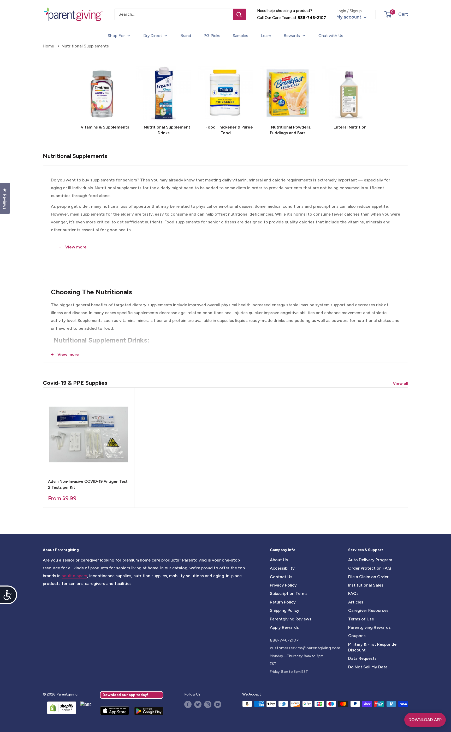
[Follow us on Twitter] (197, 704)
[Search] (239, 14)
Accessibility (282, 568)
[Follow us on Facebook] (188, 704)
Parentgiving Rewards (369, 627)
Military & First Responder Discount (373, 647)
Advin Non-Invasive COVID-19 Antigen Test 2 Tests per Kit (88, 484)
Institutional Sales (365, 585)
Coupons (357, 635)
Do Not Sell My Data (368, 666)
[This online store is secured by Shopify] (59, 708)
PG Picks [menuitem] (212, 35)
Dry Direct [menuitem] (152, 35)
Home (48, 46)
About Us (279, 559)
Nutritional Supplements (85, 46)
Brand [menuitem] (185, 35)
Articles (355, 602)
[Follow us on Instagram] (207, 704)
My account (349, 17)
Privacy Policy (283, 585)
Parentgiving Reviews (290, 619)
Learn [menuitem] (266, 35)
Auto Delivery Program (370, 559)
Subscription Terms (288, 593)
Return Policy (283, 602)
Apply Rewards (284, 627)
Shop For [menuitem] (116, 35)
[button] (387, 14)
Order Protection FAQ (369, 568)
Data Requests (362, 658)
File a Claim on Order (368, 576)
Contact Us (281, 576)
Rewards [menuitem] (292, 35)
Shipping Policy (284, 610)
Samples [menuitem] (240, 35)
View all (401, 383)
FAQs (353, 593)
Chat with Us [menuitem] (330, 35)
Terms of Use (361, 619)
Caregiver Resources (368, 610)
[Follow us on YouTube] (217, 704)
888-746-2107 (312, 17)
